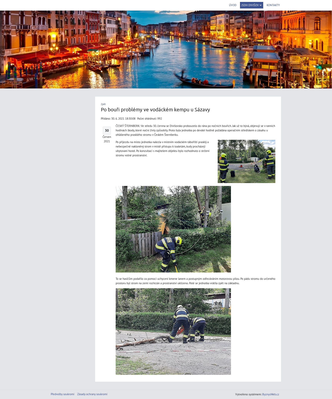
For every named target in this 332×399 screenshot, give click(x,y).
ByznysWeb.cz (270, 394)
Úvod (233, 5)
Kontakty (273, 5)
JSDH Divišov (250, 5)
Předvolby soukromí (62, 394)
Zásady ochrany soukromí (92, 394)
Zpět (103, 104)
